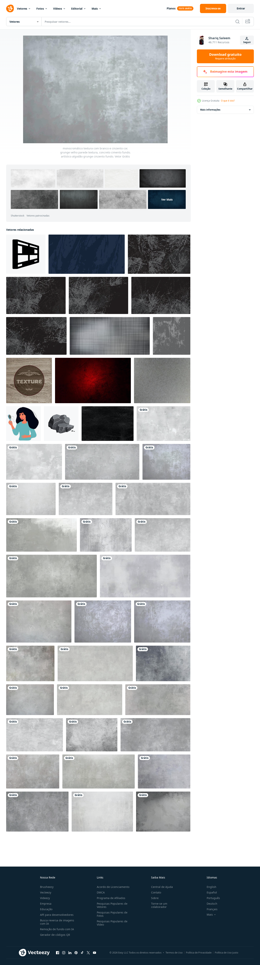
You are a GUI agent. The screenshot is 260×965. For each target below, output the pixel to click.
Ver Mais (167, 199)
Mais (95, 8)
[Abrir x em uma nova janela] (88, 952)
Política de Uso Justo (226, 952)
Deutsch (212, 903)
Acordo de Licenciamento (113, 887)
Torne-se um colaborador (159, 905)
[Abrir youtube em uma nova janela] (94, 952)
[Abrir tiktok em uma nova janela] (82, 952)
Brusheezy (47, 887)
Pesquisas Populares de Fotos (112, 914)
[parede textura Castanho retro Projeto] (29, 380)
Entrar (241, 8)
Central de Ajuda (162, 887)
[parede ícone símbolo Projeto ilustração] (25, 254)
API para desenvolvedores (57, 915)
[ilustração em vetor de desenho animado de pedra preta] (61, 423)
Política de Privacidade (199, 952)
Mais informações (210, 109)
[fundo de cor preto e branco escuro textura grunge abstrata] (159, 254)
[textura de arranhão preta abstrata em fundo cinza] (110, 336)
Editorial (76, 8)
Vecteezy (45, 892)
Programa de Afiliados (111, 898)
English (211, 887)
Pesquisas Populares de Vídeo (112, 922)
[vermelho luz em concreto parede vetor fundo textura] (93, 380)
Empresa (45, 903)
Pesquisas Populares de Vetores (112, 905)
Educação (46, 909)
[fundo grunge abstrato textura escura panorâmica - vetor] (86, 254)
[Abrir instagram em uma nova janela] (63, 952)
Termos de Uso (174, 952)
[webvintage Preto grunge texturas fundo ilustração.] (108, 423)
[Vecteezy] (10, 8)
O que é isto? (228, 100)
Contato (156, 892)
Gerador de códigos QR (55, 935)
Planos (171, 8)
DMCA (101, 892)
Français (212, 909)
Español (212, 892)
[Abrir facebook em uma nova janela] (57, 952)
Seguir (247, 42)
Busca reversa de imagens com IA (57, 921)
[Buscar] (237, 21)
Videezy (45, 898)
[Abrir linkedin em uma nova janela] (69, 952)
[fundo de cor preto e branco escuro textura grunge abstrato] (36, 295)
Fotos (40, 8)
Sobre (155, 898)
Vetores (22, 8)
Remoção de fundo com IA (57, 929)
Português (213, 898)
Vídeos (57, 8)
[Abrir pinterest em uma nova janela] (76, 952)
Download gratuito (225, 56)
